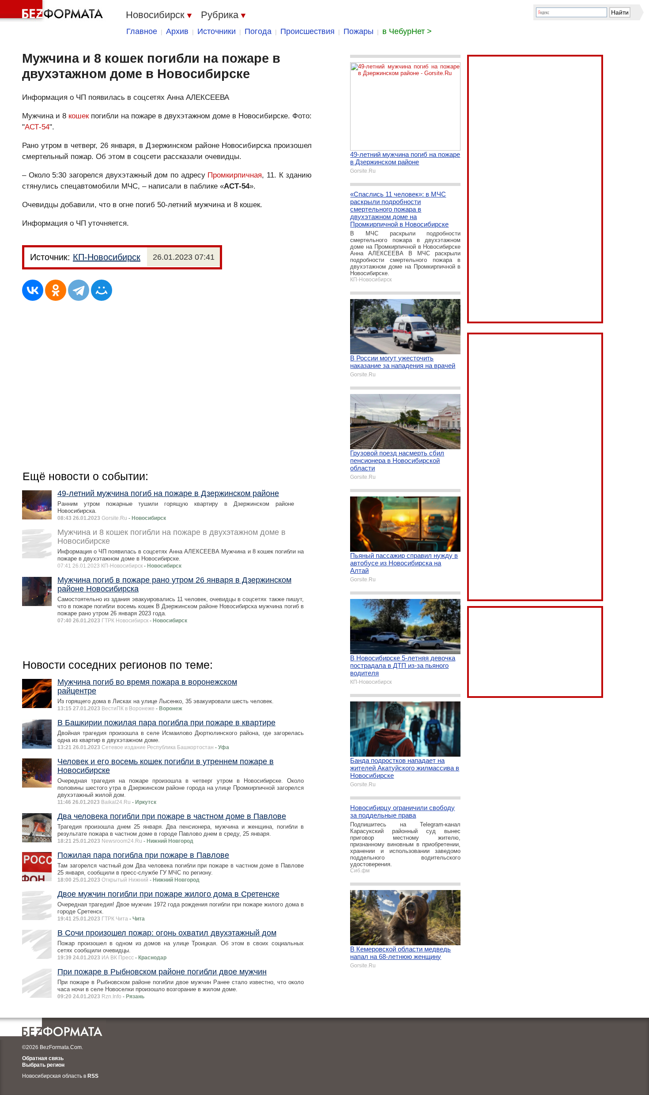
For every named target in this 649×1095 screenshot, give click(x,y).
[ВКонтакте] (32, 290)
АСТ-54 (37, 127)
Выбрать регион (43, 1065)
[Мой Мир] (101, 290)
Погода (258, 31)
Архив (177, 31)
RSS (92, 1076)
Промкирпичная (235, 175)
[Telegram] (78, 290)
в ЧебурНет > (407, 31)
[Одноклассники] (55, 290)
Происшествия (307, 31)
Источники (216, 31)
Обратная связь (43, 1058)
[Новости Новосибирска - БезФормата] (53, 11)
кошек (78, 116)
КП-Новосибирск (106, 257)
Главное (141, 31)
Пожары (358, 31)
